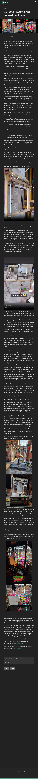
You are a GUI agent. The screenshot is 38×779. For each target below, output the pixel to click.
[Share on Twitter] (9, 662)
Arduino (13, 668)
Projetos (6, 668)
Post (5, 8)
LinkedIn (11, 772)
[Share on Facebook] (6, 662)
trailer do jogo (16, 527)
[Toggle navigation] (35, 2)
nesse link (19, 643)
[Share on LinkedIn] (12, 662)
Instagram (26, 772)
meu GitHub (19, 648)
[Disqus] (19, 694)
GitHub (18, 772)
